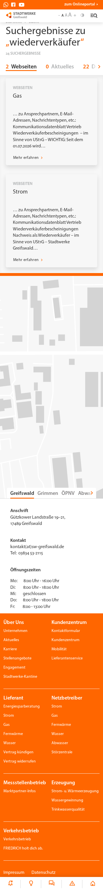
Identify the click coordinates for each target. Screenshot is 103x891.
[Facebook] (14, 5)
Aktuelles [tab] (60, 67)
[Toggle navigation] (93, 16)
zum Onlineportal (79, 5)
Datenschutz (43, 872)
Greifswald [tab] (22, 493)
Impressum (13, 872)
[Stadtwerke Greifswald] (21, 15)
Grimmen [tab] (47, 493)
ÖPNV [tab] (68, 493)
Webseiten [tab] (21, 67)
